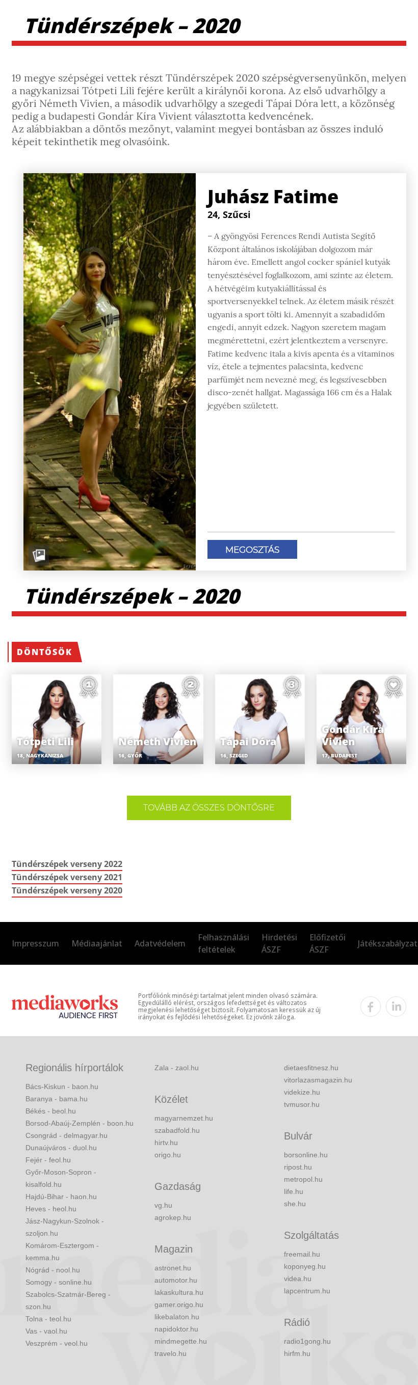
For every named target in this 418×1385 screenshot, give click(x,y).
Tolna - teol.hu (48, 1319)
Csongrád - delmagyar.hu (66, 1135)
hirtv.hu (166, 1142)
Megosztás (252, 550)
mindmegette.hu (180, 1341)
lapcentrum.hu (307, 1291)
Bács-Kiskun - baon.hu (61, 1086)
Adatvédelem (160, 943)
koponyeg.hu (305, 1266)
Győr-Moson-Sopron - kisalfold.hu (60, 1178)
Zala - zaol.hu (176, 1068)
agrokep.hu (172, 1217)
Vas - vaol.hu (46, 1331)
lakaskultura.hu (178, 1292)
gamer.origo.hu (178, 1304)
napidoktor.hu (176, 1329)
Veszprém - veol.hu (56, 1343)
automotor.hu (175, 1280)
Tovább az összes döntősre (209, 807)
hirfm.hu (297, 1353)
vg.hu (163, 1205)
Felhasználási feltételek (223, 943)
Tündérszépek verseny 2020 (67, 890)
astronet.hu (172, 1268)
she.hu (295, 1204)
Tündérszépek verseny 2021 (67, 877)
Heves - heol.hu (50, 1209)
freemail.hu (302, 1254)
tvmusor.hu (302, 1104)
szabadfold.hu (177, 1130)
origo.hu (167, 1155)
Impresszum (35, 943)
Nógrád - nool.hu (52, 1270)
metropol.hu (303, 1179)
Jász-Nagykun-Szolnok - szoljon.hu (64, 1227)
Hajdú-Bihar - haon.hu (61, 1196)
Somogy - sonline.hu (58, 1282)
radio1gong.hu (307, 1341)
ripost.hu (298, 1167)
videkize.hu (302, 1092)
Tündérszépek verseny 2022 (67, 864)
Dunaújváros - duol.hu (61, 1148)
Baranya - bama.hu (56, 1099)
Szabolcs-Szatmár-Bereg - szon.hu (68, 1300)
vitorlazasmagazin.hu (318, 1080)
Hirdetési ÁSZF (279, 943)
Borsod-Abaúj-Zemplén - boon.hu (79, 1123)
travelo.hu (170, 1353)
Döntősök (44, 652)
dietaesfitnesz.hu (311, 1068)
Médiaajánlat (96, 943)
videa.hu (297, 1278)
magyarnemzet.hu (183, 1118)
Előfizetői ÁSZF (327, 943)
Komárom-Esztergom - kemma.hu (62, 1251)
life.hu (293, 1191)
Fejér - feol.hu (48, 1160)
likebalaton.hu (176, 1317)
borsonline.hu (306, 1155)
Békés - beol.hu (50, 1111)
